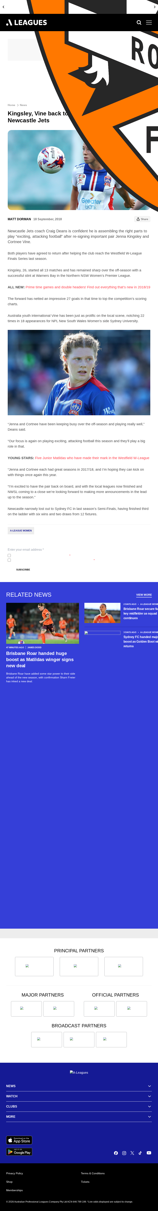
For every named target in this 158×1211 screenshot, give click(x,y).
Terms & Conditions (93, 1173)
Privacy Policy (37, 555)
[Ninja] (79, 966)
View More (144, 594)
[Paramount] (79, 1039)
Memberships (14, 1190)
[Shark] (124, 966)
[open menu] (149, 22)
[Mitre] (99, 1008)
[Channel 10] (46, 1039)
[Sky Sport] (111, 1039)
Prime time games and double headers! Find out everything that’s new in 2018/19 (88, 287)
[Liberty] (26, 1008)
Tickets (85, 1181)
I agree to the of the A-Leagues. (41, 555)
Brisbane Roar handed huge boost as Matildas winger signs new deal (40, 659)
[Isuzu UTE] (34, 966)
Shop (9, 1181)
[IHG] (131, 1008)
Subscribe (23, 569)
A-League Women (21, 530)
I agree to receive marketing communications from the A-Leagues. (53, 560)
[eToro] (59, 1008)
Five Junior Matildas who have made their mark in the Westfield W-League (92, 458)
